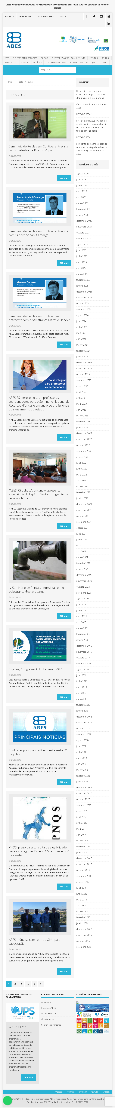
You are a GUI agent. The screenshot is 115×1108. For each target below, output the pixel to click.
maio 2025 (81, 262)
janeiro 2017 (82, 852)
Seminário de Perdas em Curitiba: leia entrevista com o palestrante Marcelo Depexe (39, 318)
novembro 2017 (84, 793)
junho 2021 (81, 539)
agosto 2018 (82, 740)
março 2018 (82, 769)
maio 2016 (81, 899)
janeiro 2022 (82, 498)
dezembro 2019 (84, 645)
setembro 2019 (83, 663)
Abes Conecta (47, 1019)
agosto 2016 (82, 882)
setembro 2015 (83, 946)
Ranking (105, 58)
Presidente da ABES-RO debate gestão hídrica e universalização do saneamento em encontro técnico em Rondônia (91, 125)
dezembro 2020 (84, 574)
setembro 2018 (83, 734)
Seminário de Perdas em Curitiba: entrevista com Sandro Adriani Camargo (38, 233)
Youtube (94, 1092)
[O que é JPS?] (22, 1020)
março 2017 (82, 840)
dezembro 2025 (84, 220)
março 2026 (82, 203)
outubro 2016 (83, 870)
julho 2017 (81, 816)
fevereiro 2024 (83, 350)
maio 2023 (81, 403)
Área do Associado (46, 16)
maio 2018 (81, 758)
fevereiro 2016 (83, 917)
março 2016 (82, 911)
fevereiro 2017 (83, 846)
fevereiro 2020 (83, 634)
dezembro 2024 (84, 291)
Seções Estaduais (49, 1013)
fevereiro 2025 (83, 279)
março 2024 (82, 344)
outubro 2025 (83, 232)
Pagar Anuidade (26, 16)
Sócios (44, 58)
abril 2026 (81, 197)
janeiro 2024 (82, 356)
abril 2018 (81, 763)
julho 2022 (81, 462)
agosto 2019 (82, 669)
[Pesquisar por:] (57, 69)
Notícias (37, 62)
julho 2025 (81, 250)
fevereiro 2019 (83, 704)
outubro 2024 (83, 303)
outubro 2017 (83, 799)
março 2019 (82, 699)
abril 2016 (81, 905)
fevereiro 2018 (83, 775)
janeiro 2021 (82, 569)
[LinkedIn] (109, 23)
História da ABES (48, 1008)
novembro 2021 (84, 510)
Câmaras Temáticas (79, 62)
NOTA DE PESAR (84, 114)
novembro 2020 (84, 580)
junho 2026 (81, 185)
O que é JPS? (17, 1027)
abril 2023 (81, 409)
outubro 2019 (83, 657)
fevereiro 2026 (83, 209)
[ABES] (20, 40)
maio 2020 (81, 616)
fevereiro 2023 (83, 421)
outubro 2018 (83, 728)
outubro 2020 (83, 586)
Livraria (62, 16)
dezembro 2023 (84, 362)
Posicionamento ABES (56, 62)
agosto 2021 (82, 527)
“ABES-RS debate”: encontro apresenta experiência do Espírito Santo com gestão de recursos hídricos (38, 494)
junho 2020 (81, 610)
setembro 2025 (83, 238)
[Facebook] (87, 16)
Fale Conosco (47, 1002)
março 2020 (82, 628)
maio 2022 (81, 474)
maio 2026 (81, 191)
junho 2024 (81, 327)
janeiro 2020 (82, 640)
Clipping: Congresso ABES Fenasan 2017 (35, 669)
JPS (93, 62)
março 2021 (82, 557)
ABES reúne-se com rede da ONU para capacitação (35, 942)
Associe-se (9, 16)
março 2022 (82, 486)
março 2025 (82, 274)
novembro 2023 (84, 368)
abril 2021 (81, 551)
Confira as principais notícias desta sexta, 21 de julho (38, 752)
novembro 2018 (84, 722)
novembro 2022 (84, 439)
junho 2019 (81, 681)
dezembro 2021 (84, 504)
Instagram (82, 1092)
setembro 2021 (83, 521)
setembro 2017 (83, 805)
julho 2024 (81, 321)
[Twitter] (94, 16)
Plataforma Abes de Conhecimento (69, 58)
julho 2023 (81, 392)
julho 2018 (81, 746)
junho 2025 (81, 256)
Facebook (59, 1092)
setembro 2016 (83, 876)
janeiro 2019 (82, 710)
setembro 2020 (83, 592)
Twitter (71, 1092)
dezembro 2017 (84, 787)
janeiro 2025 (82, 285)
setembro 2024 (83, 309)
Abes (7, 58)
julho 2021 (81, 533)
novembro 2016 (84, 864)
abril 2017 (81, 834)
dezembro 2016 (84, 858)
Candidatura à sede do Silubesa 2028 (92, 106)
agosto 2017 (82, 811)
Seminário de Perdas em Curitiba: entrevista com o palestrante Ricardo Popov (38, 148)
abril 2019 (81, 693)
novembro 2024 (84, 297)
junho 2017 (81, 822)
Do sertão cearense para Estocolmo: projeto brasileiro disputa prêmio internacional (90, 94)
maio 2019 (81, 687)
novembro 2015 (84, 935)
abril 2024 (81, 338)
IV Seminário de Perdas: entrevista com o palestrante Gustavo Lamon (36, 590)
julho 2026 (81, 179)
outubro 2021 (83, 516)
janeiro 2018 (82, 781)
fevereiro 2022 (83, 492)
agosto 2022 (82, 457)
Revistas (25, 62)
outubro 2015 (83, 941)
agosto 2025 (82, 244)
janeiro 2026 (82, 215)
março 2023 (82, 415)
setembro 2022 (83, 451)
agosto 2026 (82, 173)
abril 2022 (81, 480)
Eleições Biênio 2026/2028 (25, 58)
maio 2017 (81, 828)
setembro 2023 (83, 380)
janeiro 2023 (82, 427)
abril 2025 (81, 268)
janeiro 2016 (82, 923)
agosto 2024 (82, 315)
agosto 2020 (82, 598)
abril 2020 (81, 622)
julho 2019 (81, 675)
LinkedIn (106, 1092)
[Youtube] (109, 16)
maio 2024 (81, 332)
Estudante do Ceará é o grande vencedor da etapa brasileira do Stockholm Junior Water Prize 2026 (92, 148)
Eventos (94, 58)
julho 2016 (81, 887)
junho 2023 (81, 398)
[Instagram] (101, 16)
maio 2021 (81, 545)
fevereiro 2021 (83, 563)
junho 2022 (81, 468)
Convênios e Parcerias (51, 1024)
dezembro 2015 (84, 929)
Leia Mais (64, 178)
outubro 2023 (83, 374)
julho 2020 (81, 604)
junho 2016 (81, 893)
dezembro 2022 (84, 433)
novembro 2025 (84, 226)
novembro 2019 (84, 651)
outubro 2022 (83, 445)
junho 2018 (81, 752)
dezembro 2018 (84, 716)
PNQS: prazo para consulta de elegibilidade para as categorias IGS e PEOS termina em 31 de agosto (39, 851)
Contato (103, 62)
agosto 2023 (82, 386)
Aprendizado (11, 62)
